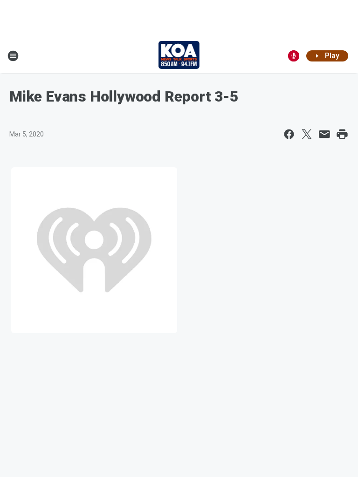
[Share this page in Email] (324, 134)
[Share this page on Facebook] (289, 134)
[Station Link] (179, 56)
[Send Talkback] (293, 55)
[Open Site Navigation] (13, 55)
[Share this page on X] (306, 134)
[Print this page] (342, 134)
